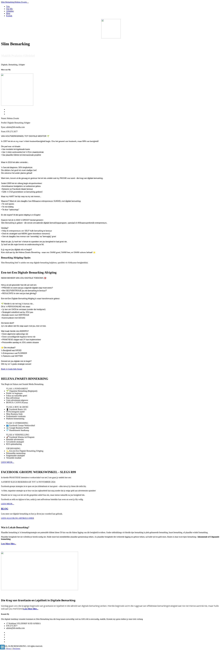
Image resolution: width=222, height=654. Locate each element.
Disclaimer (16, 648)
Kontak (9, 16)
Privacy (9, 648)
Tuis (8, 6)
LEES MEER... (7, 462)
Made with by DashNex (9, 651)
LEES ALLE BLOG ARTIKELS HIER (17, 518)
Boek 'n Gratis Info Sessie (11, 369)
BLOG (4, 508)
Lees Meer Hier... (8, 544)
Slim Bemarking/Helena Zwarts (14, 2)
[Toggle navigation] (28, 2)
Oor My (9, 9)
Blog (8, 13)
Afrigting (10, 11)
